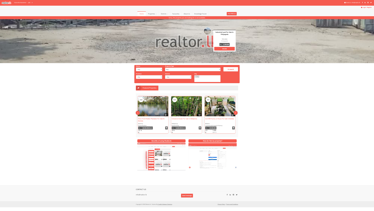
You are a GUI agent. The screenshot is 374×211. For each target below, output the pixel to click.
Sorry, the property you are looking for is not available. (187, 18)
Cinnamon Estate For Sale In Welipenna (151, 119)
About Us (187, 14)
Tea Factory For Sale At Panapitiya (216, 119)
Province (139, 74)
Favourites (175, 14)
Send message (187, 195)
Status (138, 66)
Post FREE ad (232, 13)
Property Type (169, 66)
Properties (151, 14)
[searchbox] (207, 79)
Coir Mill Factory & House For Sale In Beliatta (186, 119)
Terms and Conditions (232, 204)
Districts (164, 14)
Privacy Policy (221, 204)
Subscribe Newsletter (20, 2)
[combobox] (207, 78)
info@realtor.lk (141, 195)
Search (231, 69)
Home (142, 14)
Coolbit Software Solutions (165, 204)
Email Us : (353, 2)
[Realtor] (7, 3)
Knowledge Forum (200, 14)
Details (224, 51)
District (167, 74)
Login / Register (367, 7)
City (195, 74)
